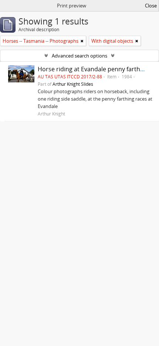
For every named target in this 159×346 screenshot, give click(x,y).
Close (151, 5)
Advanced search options (79, 55)
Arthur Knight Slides (73, 84)
